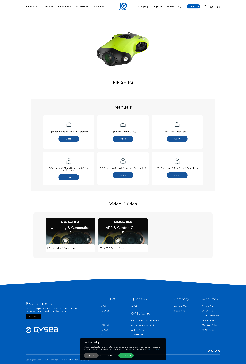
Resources (210, 299)
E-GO (103, 320)
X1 (101, 335)
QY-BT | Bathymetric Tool (142, 325)
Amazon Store (208, 306)
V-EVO (104, 306)
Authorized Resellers (211, 316)
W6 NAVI (105, 325)
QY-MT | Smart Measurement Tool (146, 320)
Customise (108, 355)
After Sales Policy (209, 325)
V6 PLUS (104, 330)
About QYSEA (180, 306)
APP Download (209, 330)
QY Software (140, 313)
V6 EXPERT (106, 311)
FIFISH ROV (110, 299)
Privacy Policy (154, 349)
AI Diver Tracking (139, 330)
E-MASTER (105, 316)
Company (181, 299)
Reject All (91, 355)
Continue (33, 317)
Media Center (180, 311)
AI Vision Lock (137, 335)
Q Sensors (139, 299)
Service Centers (209, 320)
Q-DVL (134, 306)
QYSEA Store (207, 311)
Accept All (126, 355)
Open (69, 139)
